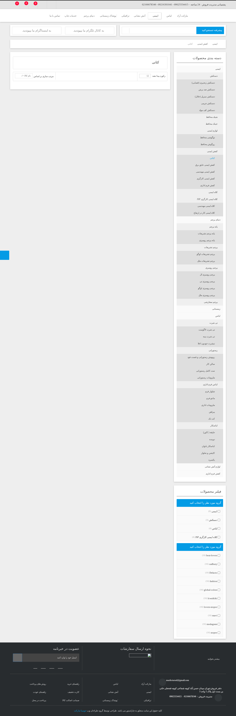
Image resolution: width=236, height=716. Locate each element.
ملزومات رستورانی (206, 377)
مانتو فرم (210, 398)
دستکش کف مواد (207, 110)
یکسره (212, 460)
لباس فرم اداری (210, 384)
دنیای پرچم (215, 219)
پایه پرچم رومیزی (207, 240)
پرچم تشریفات (211, 247)
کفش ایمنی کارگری (206, 178)
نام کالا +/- (26, 75)
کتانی (212, 158)
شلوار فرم (210, 391)
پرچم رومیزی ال (207, 274)
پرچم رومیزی (211, 267)
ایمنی (217, 69)
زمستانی (216, 309)
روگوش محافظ (208, 144)
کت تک (211, 418)
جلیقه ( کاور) (209, 432)
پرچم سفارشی (211, 302)
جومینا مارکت (80, 710)
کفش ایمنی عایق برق (205, 165)
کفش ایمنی (212, 151)
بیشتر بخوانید (214, 659)
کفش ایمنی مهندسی (205, 171)
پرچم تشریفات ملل (206, 261)
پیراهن (212, 412)
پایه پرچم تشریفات (206, 233)
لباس (217, 316)
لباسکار (214, 425)
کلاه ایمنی (213, 192)
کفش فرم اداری (207, 185)
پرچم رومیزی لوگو (206, 288)
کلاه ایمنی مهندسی (206, 206)
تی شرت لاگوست (207, 329)
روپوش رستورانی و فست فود (201, 357)
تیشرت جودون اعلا (206, 343)
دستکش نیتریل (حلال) (205, 96)
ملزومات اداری (208, 405)
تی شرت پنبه (209, 336)
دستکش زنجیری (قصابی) (203, 82)
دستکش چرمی (208, 103)
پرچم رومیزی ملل (207, 295)
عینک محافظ (212, 124)
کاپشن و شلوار (208, 453)
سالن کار (210, 364)
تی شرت (213, 323)
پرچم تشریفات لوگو (206, 254)
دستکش (214, 76)
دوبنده (212, 439)
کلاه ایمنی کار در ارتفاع (204, 213)
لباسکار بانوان (208, 446)
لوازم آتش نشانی (212, 466)
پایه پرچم (213, 226)
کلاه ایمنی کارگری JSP (207, 199)
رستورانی (213, 350)
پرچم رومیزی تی (207, 281)
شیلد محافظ (212, 117)
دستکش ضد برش (207, 89)
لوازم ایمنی (212, 130)
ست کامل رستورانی (205, 371)
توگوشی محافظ (207, 137)
